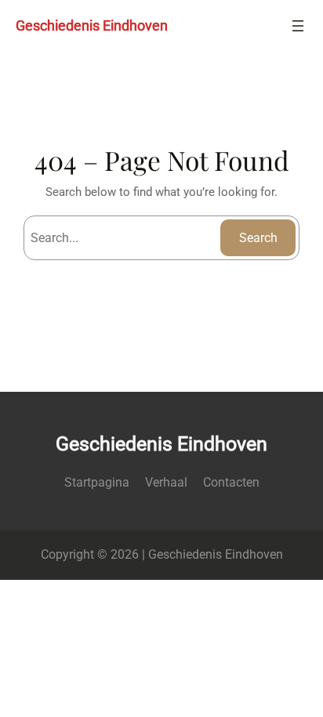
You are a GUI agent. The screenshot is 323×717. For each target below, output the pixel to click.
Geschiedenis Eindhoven (92, 25)
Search (258, 237)
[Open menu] (298, 25)
